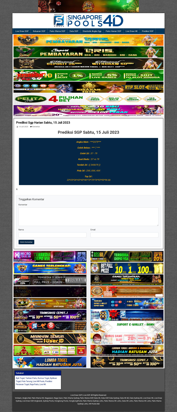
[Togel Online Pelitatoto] (88, 99)
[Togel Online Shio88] (127, 350)
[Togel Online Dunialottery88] (127, 292)
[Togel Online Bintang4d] (50, 315)
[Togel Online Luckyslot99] (127, 268)
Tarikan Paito (31, 378)
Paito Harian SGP (113, 31)
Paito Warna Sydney (71, 398)
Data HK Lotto (127, 401)
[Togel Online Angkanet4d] (127, 327)
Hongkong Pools (61, 401)
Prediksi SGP (147, 31)
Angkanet (38, 401)
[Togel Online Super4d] (88, 64)
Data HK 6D (124, 398)
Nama (21, 230)
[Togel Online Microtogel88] (50, 257)
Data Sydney (114, 398)
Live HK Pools (38, 381)
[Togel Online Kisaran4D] (88, 75)
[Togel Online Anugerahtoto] (127, 303)
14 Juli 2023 (23, 127)
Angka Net (26, 398)
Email (93, 230)
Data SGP (74, 31)
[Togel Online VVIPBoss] (88, 40)
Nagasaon (49, 398)
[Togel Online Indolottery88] (127, 315)
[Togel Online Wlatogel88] (50, 327)
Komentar (36, 127)
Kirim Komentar (26, 242)
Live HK (43, 384)
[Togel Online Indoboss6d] (127, 257)
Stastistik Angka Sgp (92, 31)
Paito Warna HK (38, 398)
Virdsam (18, 398)
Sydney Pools (48, 401)
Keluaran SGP (39, 31)
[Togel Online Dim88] (88, 52)
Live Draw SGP (22, 31)
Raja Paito (34, 384)
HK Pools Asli (94, 404)
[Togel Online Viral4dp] (88, 111)
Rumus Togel (43, 378)
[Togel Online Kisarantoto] (88, 87)
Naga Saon (58, 398)
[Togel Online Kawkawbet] (50, 280)
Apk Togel (20, 378)
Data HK (97, 398)
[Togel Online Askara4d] (50, 303)
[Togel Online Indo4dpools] (50, 362)
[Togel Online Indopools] (127, 339)
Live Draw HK (132, 31)
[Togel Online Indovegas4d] (127, 362)
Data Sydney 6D (136, 398)
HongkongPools (75, 401)
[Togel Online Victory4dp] (50, 268)
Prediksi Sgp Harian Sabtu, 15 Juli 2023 (43, 122)
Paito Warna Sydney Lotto (93, 401)
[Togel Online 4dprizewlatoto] (50, 339)
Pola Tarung (27, 381)
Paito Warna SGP (57, 31)
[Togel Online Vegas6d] (50, 292)
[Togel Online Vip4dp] (127, 280)
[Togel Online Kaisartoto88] (50, 350)
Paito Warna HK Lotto (112, 401)
